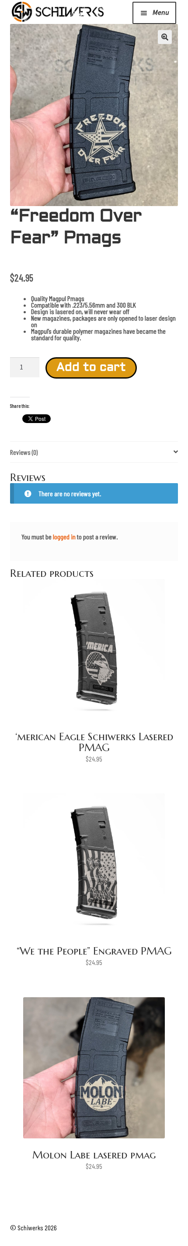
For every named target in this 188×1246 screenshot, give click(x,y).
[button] (165, 37)
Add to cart (91, 367)
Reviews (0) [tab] (24, 452)
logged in (64, 536)
